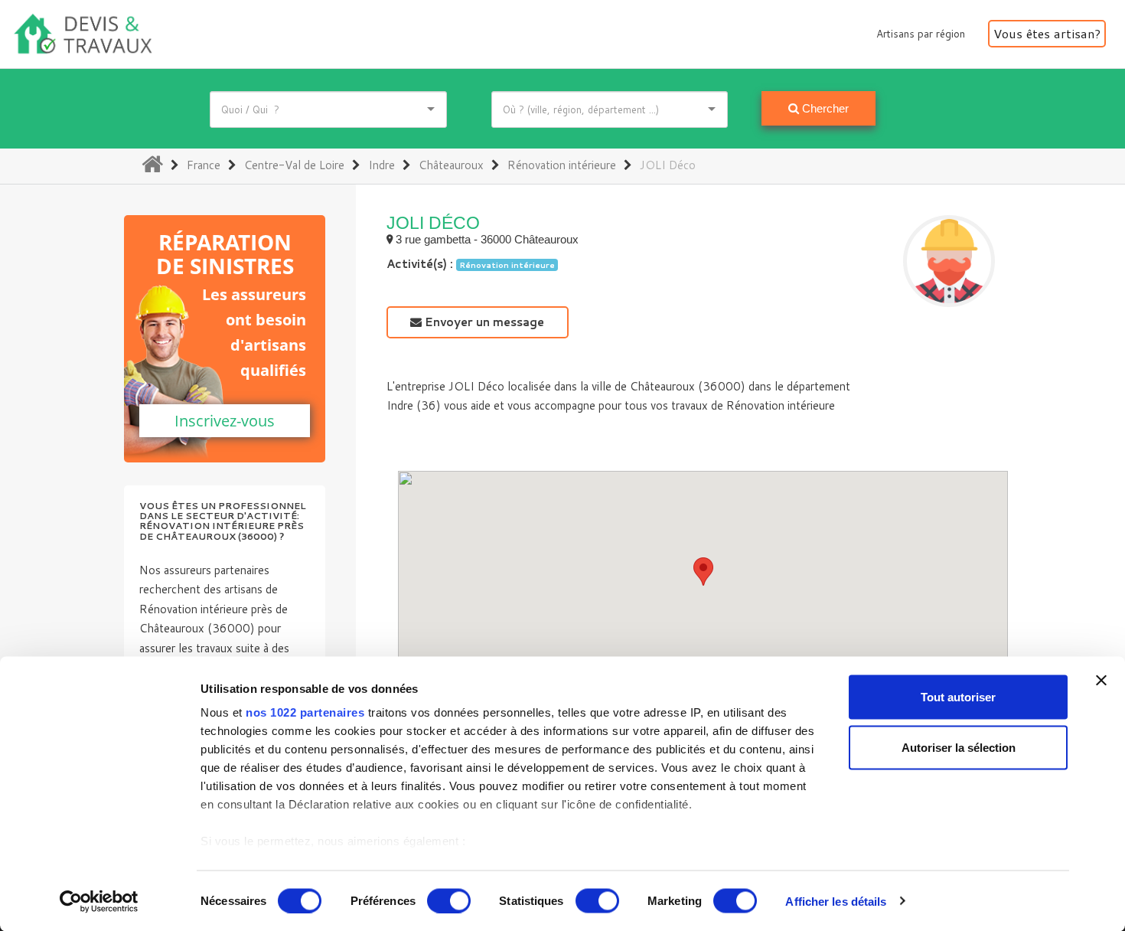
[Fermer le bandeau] (1101, 680)
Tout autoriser (958, 697)
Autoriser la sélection (959, 746)
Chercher (824, 108)
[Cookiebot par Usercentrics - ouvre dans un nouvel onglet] (99, 901)
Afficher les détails (835, 900)
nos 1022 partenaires (305, 712)
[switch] (449, 900)
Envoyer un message (483, 322)
